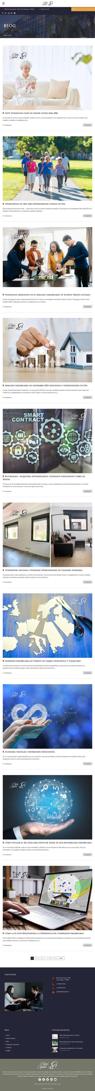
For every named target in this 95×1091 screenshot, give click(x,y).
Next (61, 958)
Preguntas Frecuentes (12, 1044)
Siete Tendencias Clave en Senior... (70, 1035)
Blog (7, 1041)
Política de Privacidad (47, 1088)
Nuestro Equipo (10, 1038)
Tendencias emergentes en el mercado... (72, 1048)
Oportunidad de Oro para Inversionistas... (72, 1041)
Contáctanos (8, 125)
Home (8, 1035)
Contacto (8, 1047)
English (8, 1050)
